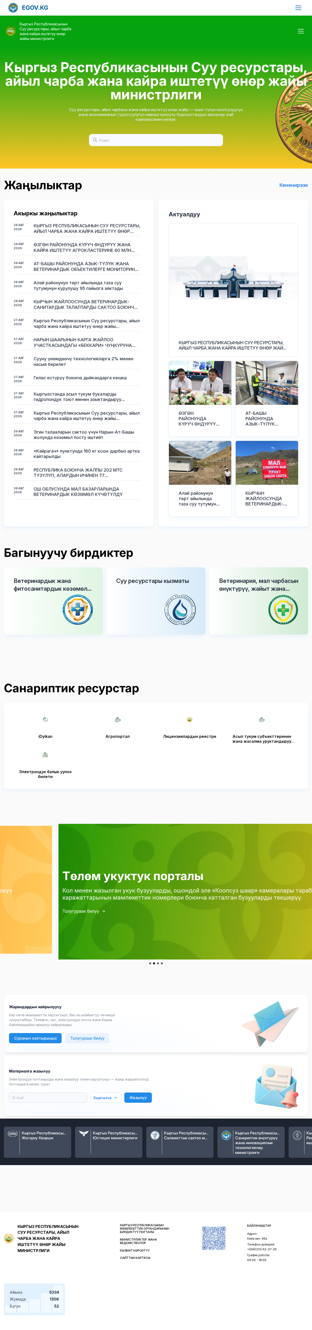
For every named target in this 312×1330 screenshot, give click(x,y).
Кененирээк (293, 185)
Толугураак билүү (24, 911)
